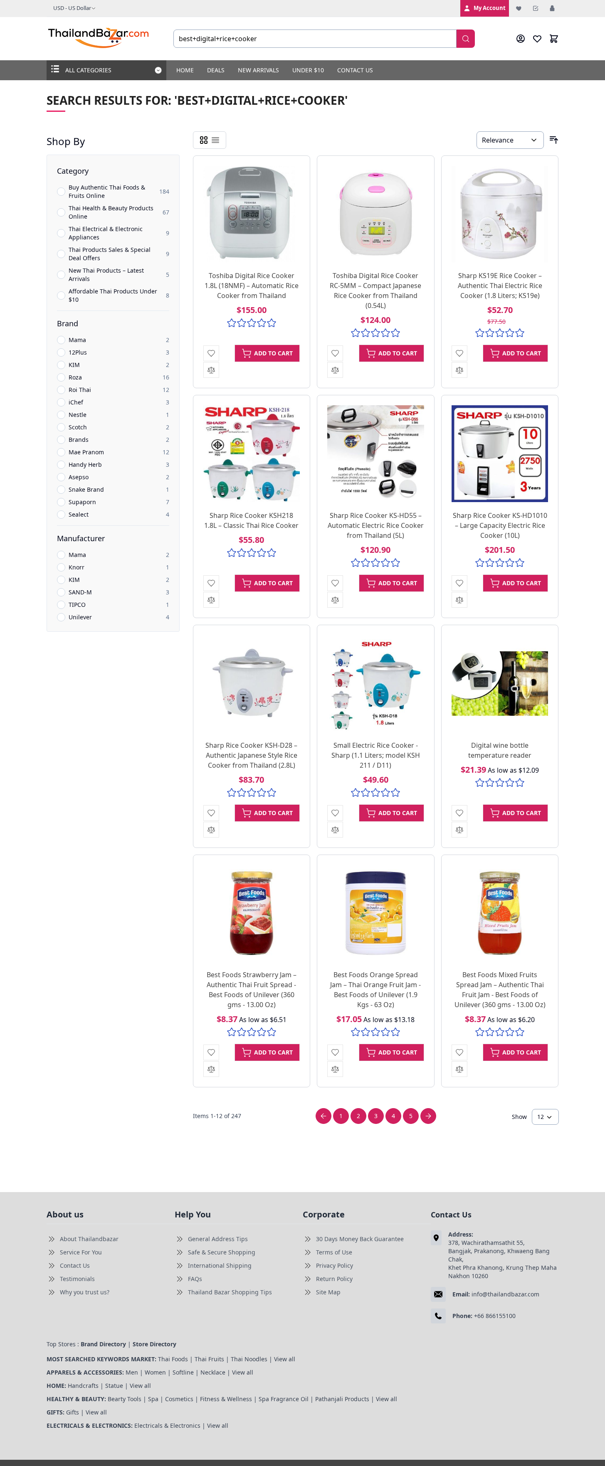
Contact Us (355, 70)
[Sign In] (552, 8)
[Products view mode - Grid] (204, 140)
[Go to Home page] (99, 38)
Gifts (72, 1412)
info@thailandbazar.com (505, 1294)
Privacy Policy (334, 1265)
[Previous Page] (323, 1116)
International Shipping (220, 1265)
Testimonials (77, 1279)
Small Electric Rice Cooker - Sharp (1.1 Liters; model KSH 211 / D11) (375, 755)
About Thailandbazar (89, 1239)
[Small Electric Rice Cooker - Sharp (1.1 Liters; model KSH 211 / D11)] (375, 683)
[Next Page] (428, 1116)
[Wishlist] (519, 8)
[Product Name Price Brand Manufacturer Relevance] (510, 140)
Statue (114, 1386)
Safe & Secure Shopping (221, 1252)
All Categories (88, 70)
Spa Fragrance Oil (284, 1399)
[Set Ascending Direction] (554, 140)
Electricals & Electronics (167, 1425)
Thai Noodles (249, 1359)
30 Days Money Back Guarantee (360, 1239)
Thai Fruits (209, 1359)
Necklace (212, 1372)
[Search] (466, 39)
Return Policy (334, 1279)
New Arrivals (258, 70)
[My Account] (520, 38)
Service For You (81, 1252)
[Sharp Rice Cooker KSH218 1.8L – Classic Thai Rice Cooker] (251, 453)
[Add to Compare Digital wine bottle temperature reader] (459, 830)
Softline (183, 1372)
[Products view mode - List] (215, 140)
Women (155, 1372)
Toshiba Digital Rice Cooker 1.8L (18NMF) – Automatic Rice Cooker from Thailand (252, 285)
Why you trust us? (84, 1292)
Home (185, 70)
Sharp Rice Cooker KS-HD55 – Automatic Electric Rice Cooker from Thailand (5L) (376, 525)
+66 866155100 (495, 1316)
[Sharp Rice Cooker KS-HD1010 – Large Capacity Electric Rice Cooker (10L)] (500, 453)
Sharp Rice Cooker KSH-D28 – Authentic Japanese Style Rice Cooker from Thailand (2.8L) (251, 755)
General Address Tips (218, 1239)
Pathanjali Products (342, 1399)
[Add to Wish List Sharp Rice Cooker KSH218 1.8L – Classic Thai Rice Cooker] (211, 583)
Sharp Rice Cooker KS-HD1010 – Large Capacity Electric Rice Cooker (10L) (500, 525)
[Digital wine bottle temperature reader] (500, 683)
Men (132, 1372)
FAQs (195, 1279)
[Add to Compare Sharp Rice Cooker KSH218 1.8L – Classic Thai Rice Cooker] (211, 600)
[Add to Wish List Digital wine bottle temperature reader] (459, 813)
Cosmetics (179, 1399)
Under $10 (308, 70)
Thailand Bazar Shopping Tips (230, 1292)
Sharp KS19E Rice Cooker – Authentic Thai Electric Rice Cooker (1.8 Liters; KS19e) (500, 285)
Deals (216, 70)
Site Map (328, 1292)
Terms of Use (334, 1252)
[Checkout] (535, 8)
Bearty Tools (124, 1399)
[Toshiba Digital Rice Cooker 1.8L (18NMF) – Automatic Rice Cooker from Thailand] (251, 214)
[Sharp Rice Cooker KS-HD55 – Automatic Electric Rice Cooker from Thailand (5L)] (375, 453)
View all (284, 1359)
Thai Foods (173, 1359)
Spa (153, 1399)
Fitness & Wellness (226, 1399)
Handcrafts (83, 1386)
